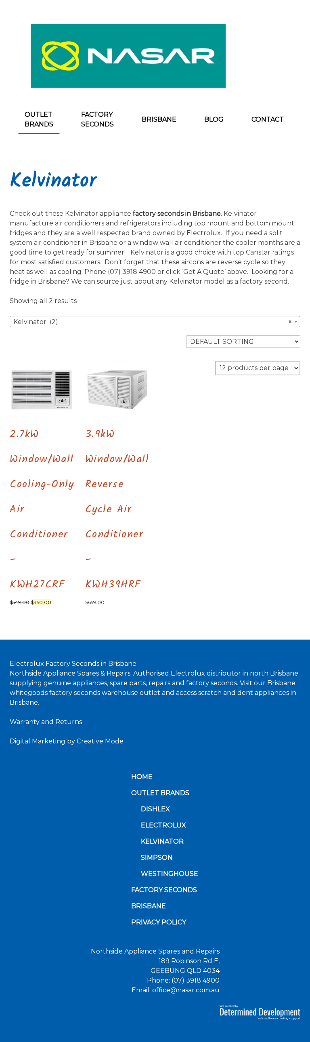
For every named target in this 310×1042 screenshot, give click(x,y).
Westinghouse (169, 874)
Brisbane (159, 119)
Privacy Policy (158, 922)
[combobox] (155, 321)
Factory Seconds (97, 119)
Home (142, 777)
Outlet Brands (39, 119)
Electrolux (163, 825)
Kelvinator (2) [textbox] (152, 322)
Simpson (157, 857)
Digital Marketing (37, 741)
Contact (267, 119)
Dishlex (155, 809)
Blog (214, 119)
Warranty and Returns (46, 722)
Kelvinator (162, 841)
